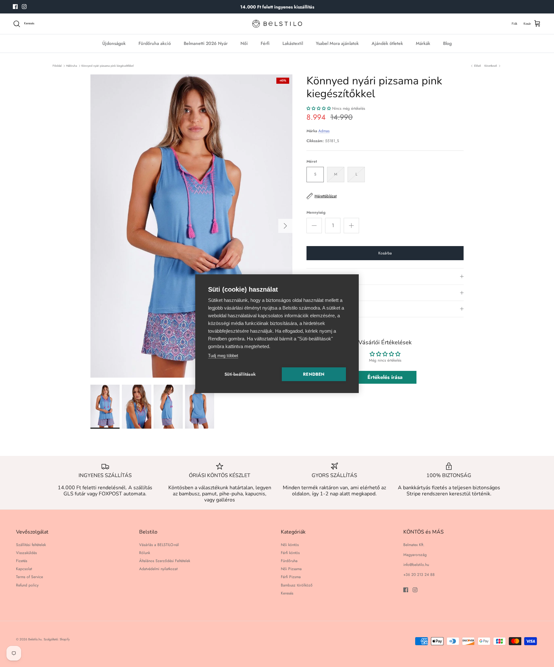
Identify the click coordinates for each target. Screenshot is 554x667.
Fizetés (21, 561)
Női (244, 43)
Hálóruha (71, 66)
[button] (318, 108)
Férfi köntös (290, 553)
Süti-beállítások (240, 374)
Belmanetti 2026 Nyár (206, 43)
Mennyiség (315, 212)
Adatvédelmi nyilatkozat (158, 569)
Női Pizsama (291, 569)
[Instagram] (24, 6)
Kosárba (385, 253)
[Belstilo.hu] (277, 24)
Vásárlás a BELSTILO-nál (159, 545)
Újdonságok (114, 43)
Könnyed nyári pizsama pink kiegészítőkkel (107, 66)
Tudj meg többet (223, 355)
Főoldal (57, 66)
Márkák (423, 43)
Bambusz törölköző (297, 585)
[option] (191, 226)
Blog (447, 43)
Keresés (287, 593)
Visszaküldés (26, 553)
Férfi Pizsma (291, 577)
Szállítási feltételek (31, 545)
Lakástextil (292, 43)
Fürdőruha (289, 561)
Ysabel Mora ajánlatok (337, 43)
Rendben (313, 374)
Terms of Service (29, 577)
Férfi (265, 43)
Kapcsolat (24, 569)
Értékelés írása (385, 377)
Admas (324, 131)
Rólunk (144, 553)
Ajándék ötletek (387, 43)
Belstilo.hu (35, 639)
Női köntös (290, 545)
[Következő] (285, 226)
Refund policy (27, 585)
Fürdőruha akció (154, 43)
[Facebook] (15, 6)
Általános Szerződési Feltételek (164, 561)
